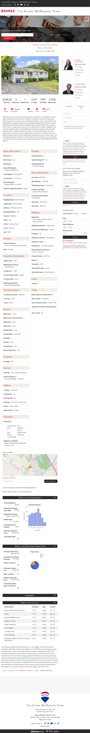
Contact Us (68, 106)
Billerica (30, 670)
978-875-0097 (81, 65)
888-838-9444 (25, 2)
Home (5, 670)
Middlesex (22, 670)
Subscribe (75, 202)
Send (75, 157)
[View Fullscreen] (5, 463)
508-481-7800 (34, 717)
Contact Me (79, 72)
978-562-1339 (45, 717)
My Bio (77, 75)
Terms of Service (80, 161)
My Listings (78, 67)
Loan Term (66, 214)
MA (16, 670)
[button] (8, 38)
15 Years (83, 214)
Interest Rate (67, 230)
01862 (36, 670)
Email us (34, 2)
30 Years (75, 214)
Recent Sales (79, 70)
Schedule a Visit (81, 107)
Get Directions (50, 481)
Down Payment (68, 224)
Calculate (75, 237)
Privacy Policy (80, 153)
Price (64, 218)
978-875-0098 (81, 87)
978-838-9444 (55, 717)
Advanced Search (60, 35)
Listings (11, 670)
